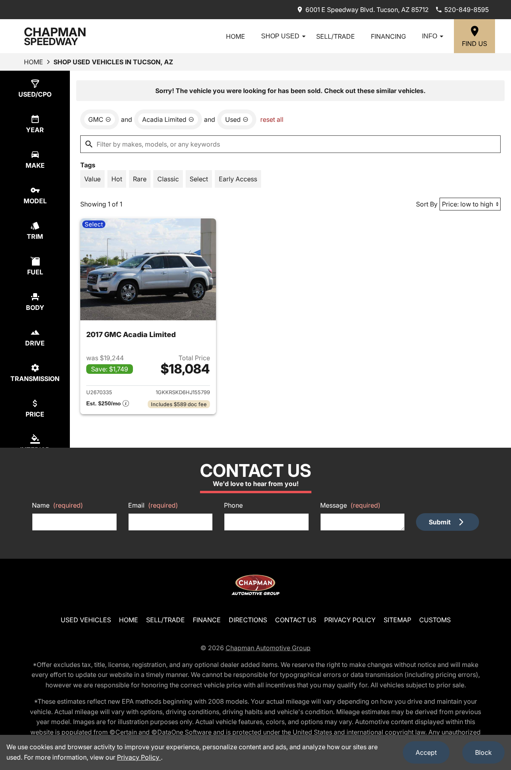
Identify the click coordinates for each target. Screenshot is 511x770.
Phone (233, 505)
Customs (435, 620)
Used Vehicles (86, 620)
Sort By (427, 204)
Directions (248, 620)
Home (235, 36)
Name (57, 505)
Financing (388, 36)
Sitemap (397, 620)
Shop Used (280, 36)
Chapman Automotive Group (268, 648)
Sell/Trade (335, 36)
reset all (271, 119)
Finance (207, 620)
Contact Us (295, 620)
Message (350, 505)
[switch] (92, 179)
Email (153, 505)
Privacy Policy (350, 620)
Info (429, 36)
